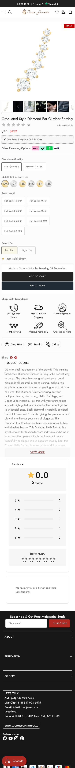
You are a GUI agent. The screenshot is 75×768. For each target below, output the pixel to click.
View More (37, 452)
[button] (57, 12)
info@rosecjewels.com (26, 707)
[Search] (11, 12)
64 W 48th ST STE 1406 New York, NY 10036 (32, 716)
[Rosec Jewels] (36, 12)
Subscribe (60, 623)
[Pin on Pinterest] (15, 357)
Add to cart (37, 276)
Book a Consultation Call (21, 725)
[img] (13, 125)
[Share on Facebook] (11, 357)
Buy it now (37, 285)
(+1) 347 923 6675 (22, 698)
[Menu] (4, 12)
